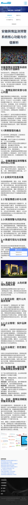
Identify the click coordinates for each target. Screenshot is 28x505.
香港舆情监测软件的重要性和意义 (9, 466)
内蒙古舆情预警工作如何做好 (8, 471)
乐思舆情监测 (21, 191)
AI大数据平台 (9, 19)
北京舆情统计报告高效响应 (7, 473)
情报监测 (14, 24)
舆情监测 (9, 15)
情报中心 (18, 15)
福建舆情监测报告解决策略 (7, 465)
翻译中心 (18, 19)
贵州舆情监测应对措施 (6, 462)
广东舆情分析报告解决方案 (7, 468)
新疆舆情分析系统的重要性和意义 (9, 460)
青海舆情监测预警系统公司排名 (8, 474)
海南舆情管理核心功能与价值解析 (9, 463)
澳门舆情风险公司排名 (6, 470)
